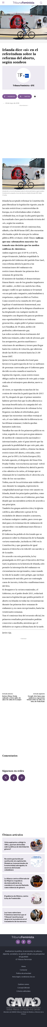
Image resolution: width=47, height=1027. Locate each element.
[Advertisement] (23, 131)
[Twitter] (5, 777)
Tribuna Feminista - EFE (23, 85)
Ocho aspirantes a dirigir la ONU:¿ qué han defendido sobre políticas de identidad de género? (16, 845)
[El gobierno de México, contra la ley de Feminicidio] (36, 899)
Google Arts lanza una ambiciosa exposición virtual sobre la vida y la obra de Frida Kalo (36, 698)
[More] (35, 96)
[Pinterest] (21, 777)
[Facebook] (13, 777)
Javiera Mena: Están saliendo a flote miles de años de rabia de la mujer (11, 698)
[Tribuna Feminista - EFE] (23, 75)
